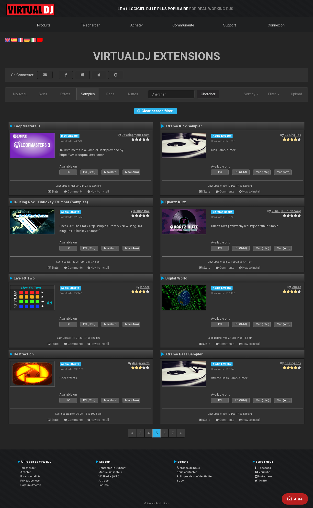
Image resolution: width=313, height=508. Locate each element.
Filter (272, 94)
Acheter (136, 25)
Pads (110, 94)
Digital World (176, 278)
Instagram (264, 476)
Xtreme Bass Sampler (184, 354)
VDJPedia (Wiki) (109, 476)
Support (229, 25)
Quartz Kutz (175, 202)
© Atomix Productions (156, 503)
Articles (104, 480)
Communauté (183, 25)
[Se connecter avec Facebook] (66, 75)
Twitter (263, 480)
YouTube (264, 472)
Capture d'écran (30, 485)
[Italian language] (33, 39)
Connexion (276, 25)
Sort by (250, 94)
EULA (180, 480)
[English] (7, 39)
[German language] (27, 39)
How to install (100, 191)
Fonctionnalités (30, 476)
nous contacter (187, 472)
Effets (65, 94)
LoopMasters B (27, 126)
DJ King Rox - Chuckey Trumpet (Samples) (51, 202)
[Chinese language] (40, 39)
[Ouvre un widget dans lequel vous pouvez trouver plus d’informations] (294, 499)
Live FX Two (24, 278)
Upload (296, 94)
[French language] (20, 39)
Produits (43, 25)
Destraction (24, 354)
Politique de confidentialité (194, 476)
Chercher (208, 94)
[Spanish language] (14, 39)
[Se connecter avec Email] (45, 75)
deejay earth (140, 363)
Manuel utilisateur (110, 472)
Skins (43, 94)
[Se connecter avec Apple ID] (99, 75)
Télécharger (90, 25)
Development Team (135, 135)
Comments (75, 191)
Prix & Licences (30, 480)
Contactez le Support (112, 468)
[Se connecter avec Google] (115, 75)
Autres (132, 94)
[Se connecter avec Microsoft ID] (82, 75)
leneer (144, 287)
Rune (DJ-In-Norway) (286, 211)
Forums (104, 485)
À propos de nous (188, 468)
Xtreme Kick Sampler (183, 126)
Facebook (263, 468)
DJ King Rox (292, 135)
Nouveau (20, 94)
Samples (88, 94)
